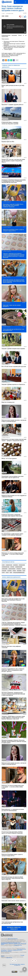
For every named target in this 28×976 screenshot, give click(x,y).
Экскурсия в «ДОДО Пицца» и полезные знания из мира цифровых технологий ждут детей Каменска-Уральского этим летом (13, 718)
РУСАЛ (4, 137)
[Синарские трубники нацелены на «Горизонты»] (11, 375)
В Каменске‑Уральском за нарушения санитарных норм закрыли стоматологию (12, 515)
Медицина (19, 570)
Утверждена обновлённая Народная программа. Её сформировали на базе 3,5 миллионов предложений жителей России (14, 181)
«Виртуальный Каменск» (13, 938)
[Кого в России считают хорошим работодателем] (11, 357)
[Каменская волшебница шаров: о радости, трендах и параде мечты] (14, 217)
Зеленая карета (5, 828)
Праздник (4, 570)
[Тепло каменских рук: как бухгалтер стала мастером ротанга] (14, 317)
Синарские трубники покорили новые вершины (13, 348)
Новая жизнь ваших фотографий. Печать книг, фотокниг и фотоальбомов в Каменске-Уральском (13, 205)
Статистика (4, 81)
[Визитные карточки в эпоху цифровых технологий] (14, 635)
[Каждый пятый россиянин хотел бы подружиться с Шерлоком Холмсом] (11, 486)
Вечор (7, 16)
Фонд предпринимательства (19, 572)
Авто (11, 572)
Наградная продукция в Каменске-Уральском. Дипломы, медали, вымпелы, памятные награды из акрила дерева (14, 741)
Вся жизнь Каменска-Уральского (14, 928)
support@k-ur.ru (9, 957)
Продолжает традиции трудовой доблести (12, 104)
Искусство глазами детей (8, 402)
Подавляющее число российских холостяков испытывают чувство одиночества (12, 477)
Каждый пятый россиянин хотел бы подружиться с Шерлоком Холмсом (14, 496)
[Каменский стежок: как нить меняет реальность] (14, 293)
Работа (4, 362)
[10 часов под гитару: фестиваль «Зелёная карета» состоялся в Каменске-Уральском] (14, 821)
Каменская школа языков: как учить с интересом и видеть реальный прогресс (14, 420)
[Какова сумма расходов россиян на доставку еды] (11, 76)
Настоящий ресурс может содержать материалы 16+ (17, 965)
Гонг (3, 16)
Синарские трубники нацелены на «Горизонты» (13, 384)
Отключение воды (6, 566)
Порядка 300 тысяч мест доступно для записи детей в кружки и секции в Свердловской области (13, 161)
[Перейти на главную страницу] (7, 2)
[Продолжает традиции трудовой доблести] (11, 95)
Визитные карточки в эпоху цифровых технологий (11, 647)
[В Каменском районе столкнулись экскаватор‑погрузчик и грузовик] (11, 113)
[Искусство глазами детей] (11, 393)
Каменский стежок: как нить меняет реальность (12, 305)
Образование (5, 155)
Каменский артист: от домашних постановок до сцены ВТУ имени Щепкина (13, 810)
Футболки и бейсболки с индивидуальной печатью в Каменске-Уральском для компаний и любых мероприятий (13, 694)
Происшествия (5, 118)
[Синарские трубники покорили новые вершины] (11, 339)
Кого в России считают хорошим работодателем (14, 366)
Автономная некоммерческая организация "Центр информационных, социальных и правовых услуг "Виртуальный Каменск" (13, 943)
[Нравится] (25, 16)
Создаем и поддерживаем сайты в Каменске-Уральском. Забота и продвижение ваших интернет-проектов (13, 670)
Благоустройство (12, 568)
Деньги (24, 568)
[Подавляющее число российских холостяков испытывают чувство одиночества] (11, 467)
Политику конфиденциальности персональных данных (11, 951)
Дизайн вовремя (6, 199)
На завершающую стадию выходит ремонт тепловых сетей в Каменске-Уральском (12, 534)
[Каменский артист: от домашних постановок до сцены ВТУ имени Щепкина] (14, 798)
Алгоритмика (5, 712)
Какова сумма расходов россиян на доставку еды (13, 86)
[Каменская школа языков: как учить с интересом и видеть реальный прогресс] (11, 411)
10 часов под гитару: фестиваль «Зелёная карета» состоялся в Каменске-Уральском (12, 832)
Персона (4, 224)
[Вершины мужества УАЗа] (11, 132)
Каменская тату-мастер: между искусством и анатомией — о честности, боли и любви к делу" (13, 554)
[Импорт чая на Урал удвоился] (11, 449)
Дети (24, 570)
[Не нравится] (20, 16)
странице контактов (18, 945)
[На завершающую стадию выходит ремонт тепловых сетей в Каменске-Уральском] (11, 524)
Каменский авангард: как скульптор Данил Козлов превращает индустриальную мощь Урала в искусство (14, 281)
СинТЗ (4, 100)
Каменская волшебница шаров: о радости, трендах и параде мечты (13, 230)
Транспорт (19, 568)
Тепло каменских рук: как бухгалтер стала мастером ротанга (13, 330)
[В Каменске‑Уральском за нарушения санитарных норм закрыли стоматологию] (11, 505)
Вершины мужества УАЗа (8, 141)
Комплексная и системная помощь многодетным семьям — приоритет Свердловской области (14, 440)
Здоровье (10, 570)
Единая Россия (5, 176)
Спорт (4, 572)
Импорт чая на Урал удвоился (9, 458)
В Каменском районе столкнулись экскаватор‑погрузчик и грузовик (10, 123)
